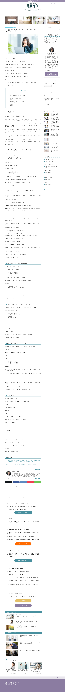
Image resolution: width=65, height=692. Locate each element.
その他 (46, 189)
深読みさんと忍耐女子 (49, 159)
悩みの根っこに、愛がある (23, 512)
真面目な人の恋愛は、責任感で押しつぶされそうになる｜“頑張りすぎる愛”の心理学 (24, 460)
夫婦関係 (7, 464)
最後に (11, 104)
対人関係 (19, 464)
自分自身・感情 (29, 464)
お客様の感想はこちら (23, 600)
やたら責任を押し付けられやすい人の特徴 (17, 95)
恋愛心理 (25, 464)
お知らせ (46, 182)
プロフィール (46, 13)
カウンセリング (10, 13)
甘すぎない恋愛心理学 (49, 164)
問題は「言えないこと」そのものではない (17, 99)
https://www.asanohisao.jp (15, 478)
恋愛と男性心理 (48, 170)
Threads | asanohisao (48, 95)
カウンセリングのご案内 (23, 605)
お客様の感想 (47, 179)
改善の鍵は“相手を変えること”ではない (17, 101)
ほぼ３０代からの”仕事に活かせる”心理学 (11, 27)
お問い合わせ (55, 13)
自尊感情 (7, 465)
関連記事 (11, 105)
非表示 (25, 90)
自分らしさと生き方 (48, 172)
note (45, 94)
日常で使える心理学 (35, 464)
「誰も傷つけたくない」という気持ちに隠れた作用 (19, 96)
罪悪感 (22, 464)
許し (10, 464)
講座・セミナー (28, 13)
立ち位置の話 (12, 102)
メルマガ (37, 13)
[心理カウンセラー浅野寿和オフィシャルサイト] (32, 11)
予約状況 (18, 13)
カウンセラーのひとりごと (49, 177)
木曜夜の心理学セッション (23, 560)
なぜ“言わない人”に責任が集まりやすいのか (18, 98)
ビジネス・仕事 (14, 464)
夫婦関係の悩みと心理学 (49, 161)
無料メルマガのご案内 (23, 543)
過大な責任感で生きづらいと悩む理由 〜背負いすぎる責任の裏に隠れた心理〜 (23, 461)
